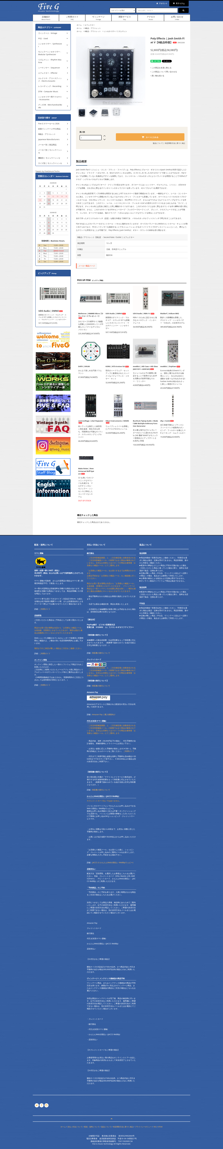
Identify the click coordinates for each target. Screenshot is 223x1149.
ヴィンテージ (98, 17)
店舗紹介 (46, 17)
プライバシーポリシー (143, 1127)
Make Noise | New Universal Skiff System (86, 471)
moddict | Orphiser (168, 366)
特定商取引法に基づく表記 (175, 143)
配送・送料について (91, 1127)
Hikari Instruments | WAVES (117, 421)
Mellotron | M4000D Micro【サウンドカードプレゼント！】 (90, 314)
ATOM (160, 1127)
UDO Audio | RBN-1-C (141, 313)
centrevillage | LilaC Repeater (90, 421)
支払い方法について (74, 1127)
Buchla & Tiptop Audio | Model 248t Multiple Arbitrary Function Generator (145, 423)
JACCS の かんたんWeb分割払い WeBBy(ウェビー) (112, 862)
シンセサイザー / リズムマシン (115, 31)
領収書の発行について (101, 653)
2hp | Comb (165, 421)
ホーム (79, 25)
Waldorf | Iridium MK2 (169, 313)
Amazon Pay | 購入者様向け (103, 714)
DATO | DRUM (84, 366)
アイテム (180, 3)
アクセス (151, 17)
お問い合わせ (177, 17)
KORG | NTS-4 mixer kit (115, 366)
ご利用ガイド (72, 17)
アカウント (163, 3)
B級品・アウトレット (93, 28)
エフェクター (90, 25)
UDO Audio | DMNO (114, 313)
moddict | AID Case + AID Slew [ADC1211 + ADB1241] (145, 367)
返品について (158, 143)
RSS (155, 1127)
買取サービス (124, 17)
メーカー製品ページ (87, 266)
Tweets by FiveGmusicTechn (47, 171)
